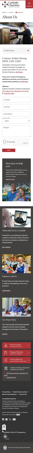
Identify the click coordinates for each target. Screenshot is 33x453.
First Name (7, 99)
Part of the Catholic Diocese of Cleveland (19, 447)
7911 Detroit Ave (7, 91)
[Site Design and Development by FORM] (16, 415)
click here (19, 72)
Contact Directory (18, 360)
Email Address (8, 113)
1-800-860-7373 (11, 377)
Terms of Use (23, 394)
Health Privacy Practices (20, 392)
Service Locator (16, 345)
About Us (4, 12)
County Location (6, 118)
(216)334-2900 (9, 93)
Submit (9, 150)
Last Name (7, 106)
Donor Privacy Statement (9, 394)
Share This (20, 12)
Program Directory (16, 353)
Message (6, 128)
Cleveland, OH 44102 (21, 91)
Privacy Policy (6, 392)
